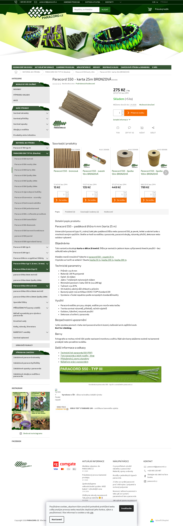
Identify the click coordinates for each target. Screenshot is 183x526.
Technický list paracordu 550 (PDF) (76, 352)
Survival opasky (20, 124)
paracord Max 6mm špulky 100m (27, 280)
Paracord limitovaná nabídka (27, 203)
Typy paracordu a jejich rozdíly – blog (77, 355)
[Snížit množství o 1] (123, 114)
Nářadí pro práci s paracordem (74, 361)
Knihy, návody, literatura (24, 326)
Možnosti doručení (146, 105)
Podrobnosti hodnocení (85, 83)
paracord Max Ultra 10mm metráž (28, 291)
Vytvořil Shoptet (162, 520)
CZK (154, 2)
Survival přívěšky (20, 118)
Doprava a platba (92, 2)
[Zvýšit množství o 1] (123, 111)
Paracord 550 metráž (23, 159)
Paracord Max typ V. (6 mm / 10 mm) (29, 263)
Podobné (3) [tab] (70, 212)
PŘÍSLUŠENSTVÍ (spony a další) (26, 308)
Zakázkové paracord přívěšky (26, 363)
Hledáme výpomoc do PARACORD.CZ (91, 467)
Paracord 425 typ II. (22, 247)
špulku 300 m (120, 260)
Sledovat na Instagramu (32, 433)
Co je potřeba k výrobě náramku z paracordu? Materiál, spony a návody (123, 469)
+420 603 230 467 (154, 470)
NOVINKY (17, 89)
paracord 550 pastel (23, 236)
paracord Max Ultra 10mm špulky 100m (30, 296)
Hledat (105, 9)
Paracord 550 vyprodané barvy (28, 241)
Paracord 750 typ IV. (22, 148)
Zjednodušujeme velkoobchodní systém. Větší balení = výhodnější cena (94, 486)
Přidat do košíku (137, 113)
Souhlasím (126, 508)
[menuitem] (22, 67)
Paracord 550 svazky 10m (25, 164)
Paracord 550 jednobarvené (26, 208)
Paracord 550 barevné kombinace (29, 230)
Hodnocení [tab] (108, 212)
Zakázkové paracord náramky (26, 357)
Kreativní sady (19, 321)
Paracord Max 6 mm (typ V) (25, 269)
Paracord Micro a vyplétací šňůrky (28, 258)
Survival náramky (21, 113)
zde (91, 512)
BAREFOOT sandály (21, 332)
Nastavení (57, 519)
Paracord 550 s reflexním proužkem (30, 214)
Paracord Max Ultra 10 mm (25, 285)
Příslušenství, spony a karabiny (75, 358)
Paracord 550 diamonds (24, 225)
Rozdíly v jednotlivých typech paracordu (125, 476)
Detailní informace (120, 119)
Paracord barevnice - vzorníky (27, 197)
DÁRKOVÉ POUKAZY (24, 345)
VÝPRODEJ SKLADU (21, 95)
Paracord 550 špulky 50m (25, 175)
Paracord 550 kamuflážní (25, 219)
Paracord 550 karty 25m (24, 170)
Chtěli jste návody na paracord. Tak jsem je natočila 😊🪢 (94, 496)
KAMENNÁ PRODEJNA (72, 2)
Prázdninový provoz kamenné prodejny (94, 476)
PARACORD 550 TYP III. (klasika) (27, 153)
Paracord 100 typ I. (21, 252)
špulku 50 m (95, 260)
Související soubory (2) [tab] (89, 212)
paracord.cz (152, 481)
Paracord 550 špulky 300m (25, 186)
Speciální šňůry (20, 302)
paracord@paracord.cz (157, 466)
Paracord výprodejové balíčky (27, 192)
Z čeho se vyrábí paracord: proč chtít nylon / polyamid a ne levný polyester (124, 485)
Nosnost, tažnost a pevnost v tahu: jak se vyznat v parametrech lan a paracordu (125, 494)
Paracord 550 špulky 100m (25, 181)
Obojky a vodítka (21, 129)
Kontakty (109, 2)
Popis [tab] (57, 212)
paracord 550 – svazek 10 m (101, 256)
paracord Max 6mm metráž (25, 274)
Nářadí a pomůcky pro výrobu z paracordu (27, 314)
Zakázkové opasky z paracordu (27, 368)
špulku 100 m (107, 260)
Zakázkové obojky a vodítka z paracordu (26, 375)
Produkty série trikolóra (24, 135)
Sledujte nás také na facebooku (158, 476)
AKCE (15, 100)
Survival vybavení (21, 337)
